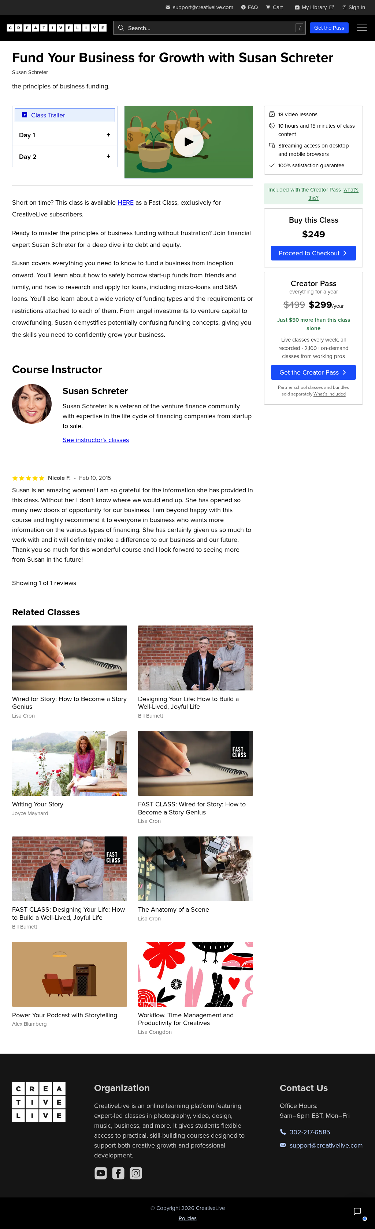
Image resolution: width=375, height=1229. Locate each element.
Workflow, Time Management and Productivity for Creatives (186, 1019)
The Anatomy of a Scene (173, 909)
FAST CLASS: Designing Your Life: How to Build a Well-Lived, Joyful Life (68, 913)
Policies (188, 1218)
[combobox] (209, 27)
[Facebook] (118, 1173)
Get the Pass (329, 28)
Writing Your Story (37, 804)
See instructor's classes (96, 439)
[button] (357, 1211)
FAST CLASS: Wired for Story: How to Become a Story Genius (192, 808)
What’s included (329, 394)
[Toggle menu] (361, 27)
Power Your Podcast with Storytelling (64, 1015)
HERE (126, 202)
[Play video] (189, 142)
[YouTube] (100, 1173)
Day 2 (28, 156)
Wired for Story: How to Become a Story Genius (69, 702)
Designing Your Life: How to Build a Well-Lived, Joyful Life (188, 702)
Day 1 (27, 134)
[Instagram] (135, 1173)
